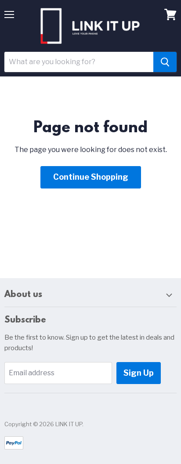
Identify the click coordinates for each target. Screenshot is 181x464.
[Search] (165, 62)
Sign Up (138, 372)
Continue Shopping (90, 176)
